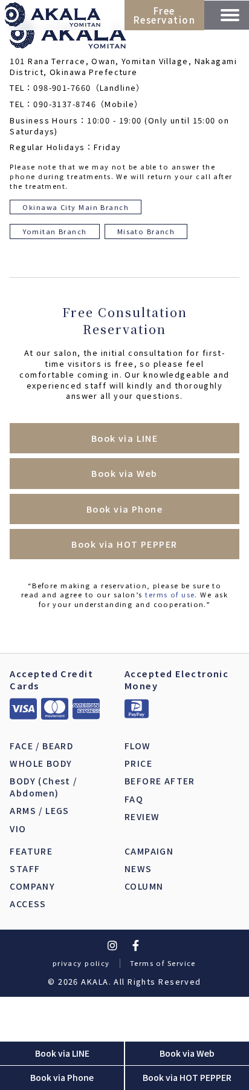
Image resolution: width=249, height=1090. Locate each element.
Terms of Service (163, 963)
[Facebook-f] (136, 945)
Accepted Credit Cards (51, 679)
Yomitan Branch (54, 231)
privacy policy (81, 963)
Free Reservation (165, 15)
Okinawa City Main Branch (75, 207)
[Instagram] (112, 945)
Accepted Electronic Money (176, 679)
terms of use (170, 594)
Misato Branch (146, 231)
